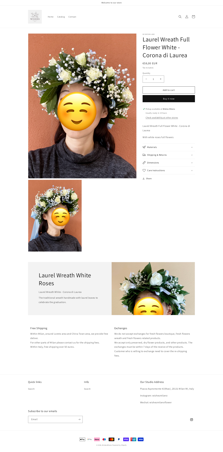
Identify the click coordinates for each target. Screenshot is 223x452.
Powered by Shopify (119, 445)
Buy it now (169, 98)
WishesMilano (107, 445)
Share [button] (149, 178)
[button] (180, 16)
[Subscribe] (79, 419)
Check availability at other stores (162, 117)
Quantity (146, 73)
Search (31, 388)
